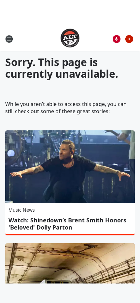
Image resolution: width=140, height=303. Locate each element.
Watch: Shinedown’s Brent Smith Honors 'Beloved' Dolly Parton (67, 224)
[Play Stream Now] (129, 39)
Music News (21, 210)
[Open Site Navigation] (9, 39)
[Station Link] (70, 38)
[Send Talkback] (116, 39)
